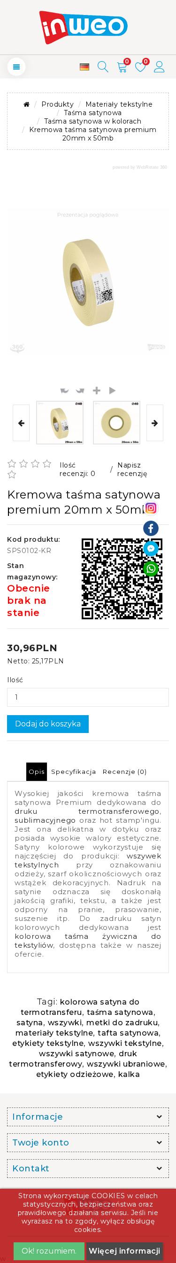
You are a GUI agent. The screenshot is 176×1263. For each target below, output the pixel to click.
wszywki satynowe (76, 1053)
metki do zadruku (122, 1022)
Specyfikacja (73, 771)
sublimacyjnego (45, 820)
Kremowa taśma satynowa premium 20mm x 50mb (92, 133)
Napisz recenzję (132, 469)
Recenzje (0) (125, 771)
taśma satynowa (120, 1012)
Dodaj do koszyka (48, 723)
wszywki (65, 1022)
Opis (37, 771)
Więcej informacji (125, 1251)
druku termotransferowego (87, 811)
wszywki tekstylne (125, 1043)
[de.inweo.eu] (84, 66)
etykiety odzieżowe (75, 1074)
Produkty (57, 104)
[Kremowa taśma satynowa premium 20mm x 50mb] (60, 422)
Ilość (15, 680)
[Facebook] (151, 527)
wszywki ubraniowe (126, 1064)
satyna (29, 1022)
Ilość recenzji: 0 (78, 469)
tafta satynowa (128, 1033)
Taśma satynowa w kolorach (93, 121)
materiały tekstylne (54, 1033)
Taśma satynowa (93, 113)
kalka (129, 1074)
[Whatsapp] (151, 568)
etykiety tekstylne (48, 1043)
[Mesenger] (151, 548)
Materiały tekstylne (119, 104)
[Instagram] (151, 507)
